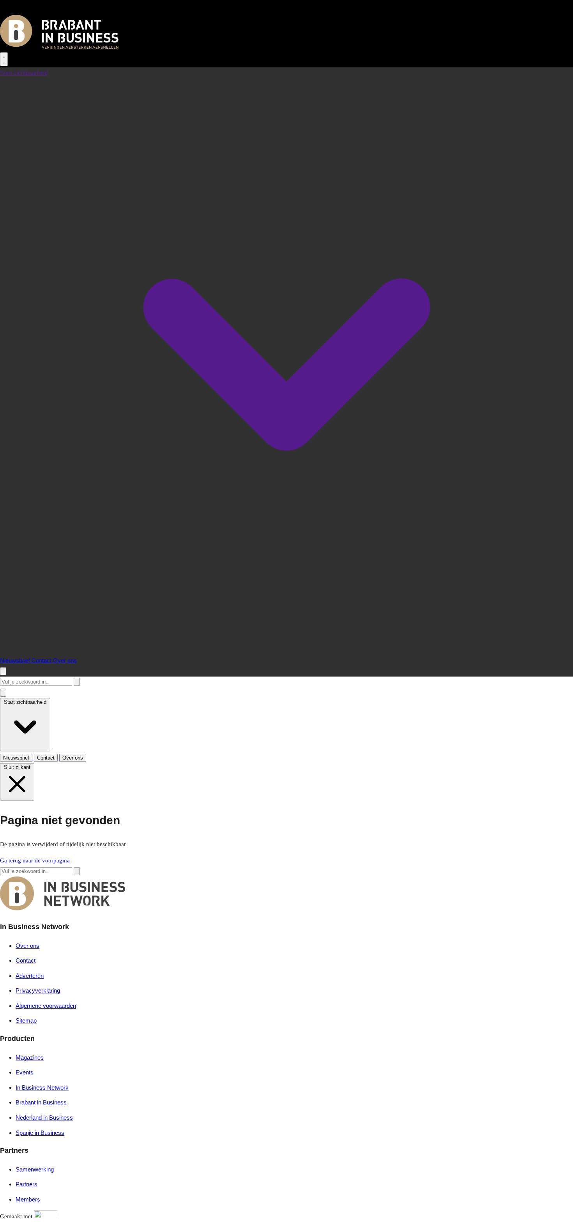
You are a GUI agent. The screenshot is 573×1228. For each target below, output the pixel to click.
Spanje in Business (40, 1132)
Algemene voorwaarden (46, 1005)
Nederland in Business (44, 1117)
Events (25, 1072)
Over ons (65, 660)
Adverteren (30, 975)
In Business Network (42, 1087)
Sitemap (26, 1020)
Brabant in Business (41, 1102)
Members (28, 1199)
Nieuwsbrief (16, 660)
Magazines (30, 1057)
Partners (26, 1184)
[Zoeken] (77, 682)
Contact (42, 660)
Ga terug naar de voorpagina (35, 860)
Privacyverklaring (38, 990)
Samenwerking (35, 1169)
